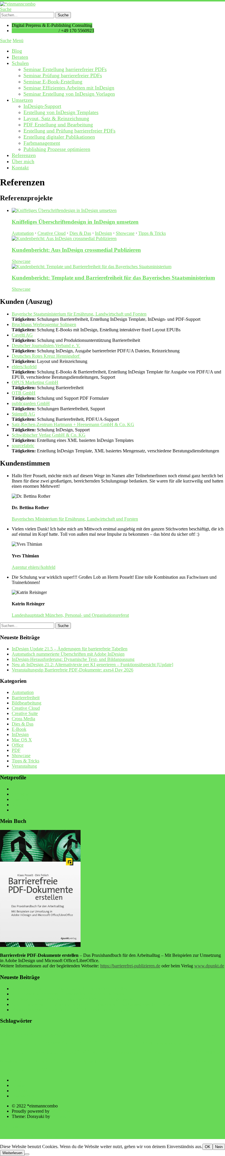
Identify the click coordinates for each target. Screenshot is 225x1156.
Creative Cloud (52, 233)
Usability (204, 1061)
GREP (208, 1042)
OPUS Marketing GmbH (35, 382)
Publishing (8, 1061)
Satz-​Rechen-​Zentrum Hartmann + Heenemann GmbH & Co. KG (73, 424)
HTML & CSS (35, 1053)
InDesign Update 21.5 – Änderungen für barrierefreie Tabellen (69, 648)
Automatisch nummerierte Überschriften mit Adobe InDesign (68, 654)
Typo (167, 1061)
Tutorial (150, 1060)
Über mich (23, 161)
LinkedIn (20, 799)
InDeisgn (52, 1053)
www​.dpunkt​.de (209, 965)
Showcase (125, 233)
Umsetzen (22, 100)
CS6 (93, 1043)
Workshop (53, 1069)
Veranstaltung (24, 766)
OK (207, 1147)
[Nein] (27, 1154)
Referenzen (24, 155)
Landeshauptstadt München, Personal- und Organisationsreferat (70, 615)
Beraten (20, 57)
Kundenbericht (127, 1052)
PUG (22, 1061)
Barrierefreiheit (26, 697)
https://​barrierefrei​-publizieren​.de (130, 965)
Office (17, 744)
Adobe (72, 1034)
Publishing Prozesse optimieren (56, 149)
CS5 (71, 1043)
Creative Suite (25, 713)
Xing (16, 804)
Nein (219, 1147)
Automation (23, 233)
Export (145, 1042)
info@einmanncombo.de (34, 30)
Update (184, 1060)
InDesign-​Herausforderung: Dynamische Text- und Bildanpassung (73, 659)
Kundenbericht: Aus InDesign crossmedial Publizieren (76, 250)
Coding (210, 1035)
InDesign (103, 233)
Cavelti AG (22, 334)
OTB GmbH (23, 392)
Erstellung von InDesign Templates (60, 112)
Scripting (85, 1061)
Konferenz (103, 1052)
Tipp (114, 1060)
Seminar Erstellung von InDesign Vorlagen (69, 94)
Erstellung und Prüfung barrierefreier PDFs (69, 131)
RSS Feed (21, 809)
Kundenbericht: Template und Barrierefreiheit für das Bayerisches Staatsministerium (113, 278)
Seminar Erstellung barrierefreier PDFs (65, 69)
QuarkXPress (36, 1061)
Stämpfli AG (23, 413)
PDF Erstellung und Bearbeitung (58, 125)
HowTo (12, 1051)
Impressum (22, 1090)
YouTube (20, 788)
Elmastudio (61, 1116)
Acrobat (53, 1035)
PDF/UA (191, 1051)
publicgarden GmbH (31, 403)
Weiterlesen (12, 1153)
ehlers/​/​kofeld (24, 366)
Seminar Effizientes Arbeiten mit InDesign (68, 88)
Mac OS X (22, 739)
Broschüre (191, 1035)
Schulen (20, 63)
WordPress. (61, 1111)
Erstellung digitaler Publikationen (59, 137)
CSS (103, 1043)
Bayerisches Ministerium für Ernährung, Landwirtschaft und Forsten (75, 518)
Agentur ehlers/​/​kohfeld (33, 567)
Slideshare (21, 794)
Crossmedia (54, 1043)
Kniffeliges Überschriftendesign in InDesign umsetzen (75, 222)
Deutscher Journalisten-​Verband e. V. (46, 345)
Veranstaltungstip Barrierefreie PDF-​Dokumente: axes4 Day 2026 (72, 669)
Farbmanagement (41, 143)
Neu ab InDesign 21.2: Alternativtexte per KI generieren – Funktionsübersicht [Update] (92, 664)
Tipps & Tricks (152, 233)
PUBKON (214, 1052)
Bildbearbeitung (26, 702)
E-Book (19, 729)
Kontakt (20, 167)
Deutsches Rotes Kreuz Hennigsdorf (46, 356)
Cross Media (23, 718)
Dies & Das (80, 233)
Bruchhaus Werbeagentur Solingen (44, 324)
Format (192, 1042)
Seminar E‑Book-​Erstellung (52, 82)
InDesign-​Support (42, 106)
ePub (132, 1043)
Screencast (61, 1060)
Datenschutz (23, 1095)
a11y (5, 1035)
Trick (130, 1060)
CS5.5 (82, 1042)
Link (146, 1052)
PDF (16, 750)
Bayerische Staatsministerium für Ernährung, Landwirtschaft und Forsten (79, 313)
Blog (17, 51)
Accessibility (27, 1034)
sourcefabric (23, 445)
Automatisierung (106, 1034)
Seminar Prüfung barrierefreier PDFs (62, 75)
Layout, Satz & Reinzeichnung (56, 118)
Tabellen (100, 1061)
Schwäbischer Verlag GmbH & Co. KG (49, 435)
